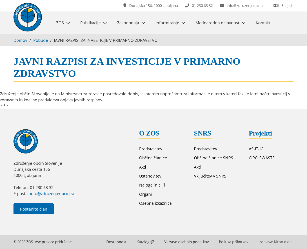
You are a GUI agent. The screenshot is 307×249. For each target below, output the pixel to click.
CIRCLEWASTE (262, 157)
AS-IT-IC (256, 148)
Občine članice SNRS (213, 157)
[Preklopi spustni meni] (68, 23)
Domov (20, 40)
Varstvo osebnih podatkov (186, 241)
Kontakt (263, 22)
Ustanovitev (150, 176)
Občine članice (153, 157)
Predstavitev (150, 148)
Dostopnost (116, 241)
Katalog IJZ (145, 241)
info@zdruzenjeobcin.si (52, 193)
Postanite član (33, 209)
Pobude (40, 40)
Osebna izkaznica (155, 203)
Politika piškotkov (233, 241)
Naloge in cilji (152, 185)
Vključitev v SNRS (210, 176)
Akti (142, 167)
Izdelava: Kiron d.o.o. (276, 241)
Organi (145, 194)
